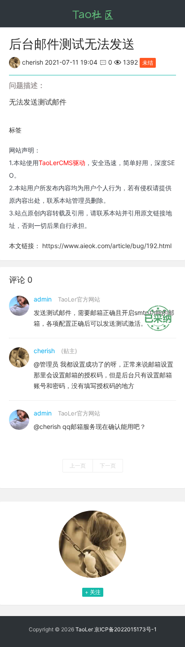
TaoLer (84, 629)
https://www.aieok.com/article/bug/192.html (107, 245)
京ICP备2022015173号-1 (125, 629)
